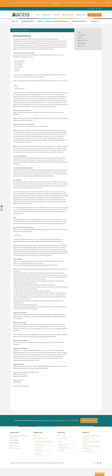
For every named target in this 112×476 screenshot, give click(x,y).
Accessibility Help (40, 450)
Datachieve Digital (56, 463)
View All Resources (88, 451)
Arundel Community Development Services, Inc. (19, 14)
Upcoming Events (81, 35)
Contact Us (80, 37)
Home (78, 32)
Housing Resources (40, 438)
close (109, 2)
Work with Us (39, 447)
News (60, 441)
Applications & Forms (82, 40)
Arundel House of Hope (90, 438)
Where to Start (80, 46)
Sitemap (63, 463)
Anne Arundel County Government (92, 435)
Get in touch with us (89, 420)
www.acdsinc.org (16, 448)
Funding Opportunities (41, 444)
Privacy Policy (39, 453)
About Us (38, 435)
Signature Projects (81, 43)
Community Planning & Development (44, 441)
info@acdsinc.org (16, 445)
